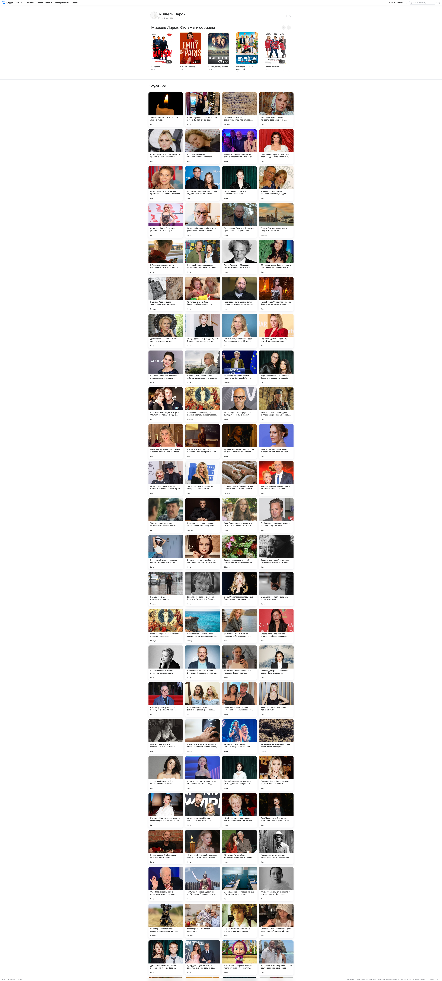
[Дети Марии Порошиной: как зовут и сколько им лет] (165, 331)
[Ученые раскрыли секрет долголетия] (202, 921)
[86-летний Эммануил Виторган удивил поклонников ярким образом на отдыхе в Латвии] (202, 220)
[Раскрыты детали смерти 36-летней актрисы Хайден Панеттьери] (276, 331)
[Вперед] (289, 27)
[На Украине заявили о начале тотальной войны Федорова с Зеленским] (202, 515)
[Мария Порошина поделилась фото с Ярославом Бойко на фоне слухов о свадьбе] (239, 146)
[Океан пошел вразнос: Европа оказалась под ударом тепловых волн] (202, 626)
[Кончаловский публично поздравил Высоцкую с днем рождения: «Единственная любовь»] (276, 183)
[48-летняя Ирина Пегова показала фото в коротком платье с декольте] (276, 109)
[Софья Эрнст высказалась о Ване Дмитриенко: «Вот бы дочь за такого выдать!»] (239, 589)
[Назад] (284, 27)
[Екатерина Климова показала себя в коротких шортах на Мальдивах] (165, 552)
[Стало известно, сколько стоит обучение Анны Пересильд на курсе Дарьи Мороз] (202, 773)
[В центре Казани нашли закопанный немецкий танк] (165, 294)
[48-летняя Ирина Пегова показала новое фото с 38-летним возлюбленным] (202, 810)
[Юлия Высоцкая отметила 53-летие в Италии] (276, 699)
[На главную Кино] (9, 3)
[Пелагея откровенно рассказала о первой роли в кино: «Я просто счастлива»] (165, 441)
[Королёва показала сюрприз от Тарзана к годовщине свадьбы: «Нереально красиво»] (276, 368)
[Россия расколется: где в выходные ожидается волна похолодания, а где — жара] (165, 921)
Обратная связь (432, 979)
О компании (11, 979)
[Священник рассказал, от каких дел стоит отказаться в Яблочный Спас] (165, 626)
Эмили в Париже (187, 67)
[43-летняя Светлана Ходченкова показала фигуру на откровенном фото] (202, 847)
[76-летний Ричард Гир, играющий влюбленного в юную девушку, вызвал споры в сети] (239, 847)
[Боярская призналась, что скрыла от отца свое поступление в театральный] (239, 183)
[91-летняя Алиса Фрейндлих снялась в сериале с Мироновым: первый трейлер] (276, 404)
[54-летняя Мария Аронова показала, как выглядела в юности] (165, 662)
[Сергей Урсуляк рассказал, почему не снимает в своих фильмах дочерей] (165, 699)
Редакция (350, 979)
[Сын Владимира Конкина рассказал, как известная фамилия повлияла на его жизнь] (165, 884)
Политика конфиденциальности (388, 979)
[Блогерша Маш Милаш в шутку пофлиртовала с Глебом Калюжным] (276, 773)
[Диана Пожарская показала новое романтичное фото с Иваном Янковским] (165, 957)
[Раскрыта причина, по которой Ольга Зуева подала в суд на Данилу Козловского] (165, 404)
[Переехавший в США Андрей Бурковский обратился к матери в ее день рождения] (202, 662)
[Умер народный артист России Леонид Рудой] (165, 109)
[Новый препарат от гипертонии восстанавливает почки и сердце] (202, 736)
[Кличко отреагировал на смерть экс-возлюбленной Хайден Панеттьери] (276, 478)
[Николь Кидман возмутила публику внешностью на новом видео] (202, 368)
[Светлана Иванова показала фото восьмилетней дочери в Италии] (276, 921)
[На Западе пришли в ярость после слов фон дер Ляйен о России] (239, 368)
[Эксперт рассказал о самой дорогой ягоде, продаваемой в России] (239, 552)
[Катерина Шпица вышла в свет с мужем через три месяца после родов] (165, 810)
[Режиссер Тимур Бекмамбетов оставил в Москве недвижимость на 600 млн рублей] (239, 294)
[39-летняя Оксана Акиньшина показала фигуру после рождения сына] (239, 662)
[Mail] (3, 3)
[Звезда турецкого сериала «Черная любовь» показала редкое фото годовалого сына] (276, 626)
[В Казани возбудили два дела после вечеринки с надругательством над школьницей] (276, 589)
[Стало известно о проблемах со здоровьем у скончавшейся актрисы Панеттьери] (165, 146)
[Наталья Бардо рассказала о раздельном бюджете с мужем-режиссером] (202, 257)
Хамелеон (155, 67)
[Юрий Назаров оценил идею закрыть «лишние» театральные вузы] (239, 810)
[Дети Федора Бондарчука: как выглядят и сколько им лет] (239, 404)
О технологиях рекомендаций (366, 979)
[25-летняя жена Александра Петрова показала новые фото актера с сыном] (239, 699)
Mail (3, 979)
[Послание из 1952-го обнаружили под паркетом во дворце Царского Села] (239, 109)
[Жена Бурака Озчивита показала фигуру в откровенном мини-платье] (276, 294)
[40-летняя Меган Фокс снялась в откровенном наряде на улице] (276, 257)
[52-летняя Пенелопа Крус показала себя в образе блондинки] (165, 773)
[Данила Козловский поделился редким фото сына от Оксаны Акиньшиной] (276, 552)
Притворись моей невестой (244, 68)
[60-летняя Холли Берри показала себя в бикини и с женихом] (276, 957)
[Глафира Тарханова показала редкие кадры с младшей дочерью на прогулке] (165, 368)
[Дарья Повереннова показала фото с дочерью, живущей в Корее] (239, 773)
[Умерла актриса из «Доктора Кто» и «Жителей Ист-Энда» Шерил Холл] (202, 589)
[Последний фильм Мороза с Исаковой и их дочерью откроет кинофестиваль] (202, 441)
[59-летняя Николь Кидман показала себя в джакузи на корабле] (239, 626)
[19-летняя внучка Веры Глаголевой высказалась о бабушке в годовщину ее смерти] (202, 294)
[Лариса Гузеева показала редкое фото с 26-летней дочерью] (202, 109)
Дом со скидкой (272, 67)
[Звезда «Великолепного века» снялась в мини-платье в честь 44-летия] (276, 441)
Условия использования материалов (413, 979)
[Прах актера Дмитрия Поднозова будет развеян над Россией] (239, 220)
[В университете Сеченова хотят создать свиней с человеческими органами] (239, 478)
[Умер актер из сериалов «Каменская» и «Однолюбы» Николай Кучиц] (165, 515)
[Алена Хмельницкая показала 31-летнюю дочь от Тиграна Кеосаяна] (276, 884)
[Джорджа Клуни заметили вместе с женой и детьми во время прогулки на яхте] (202, 957)
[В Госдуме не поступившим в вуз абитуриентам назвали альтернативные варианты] (239, 884)
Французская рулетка (218, 67)
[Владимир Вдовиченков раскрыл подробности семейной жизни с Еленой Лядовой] (202, 183)
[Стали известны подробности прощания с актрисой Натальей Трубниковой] (202, 552)
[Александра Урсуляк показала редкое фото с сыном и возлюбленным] (276, 662)
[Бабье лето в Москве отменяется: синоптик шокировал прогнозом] (165, 589)
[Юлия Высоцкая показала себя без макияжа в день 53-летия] (239, 331)
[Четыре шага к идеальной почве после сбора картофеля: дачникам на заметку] (276, 736)
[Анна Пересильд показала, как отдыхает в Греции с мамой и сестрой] (239, 515)
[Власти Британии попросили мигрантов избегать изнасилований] (276, 220)
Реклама (20, 979)
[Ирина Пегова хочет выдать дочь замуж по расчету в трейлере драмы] (239, 441)
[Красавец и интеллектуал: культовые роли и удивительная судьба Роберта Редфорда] (276, 847)
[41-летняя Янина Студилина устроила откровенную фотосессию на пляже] (165, 220)
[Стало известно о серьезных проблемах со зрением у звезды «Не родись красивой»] (165, 183)
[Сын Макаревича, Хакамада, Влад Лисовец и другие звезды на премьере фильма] (276, 810)
